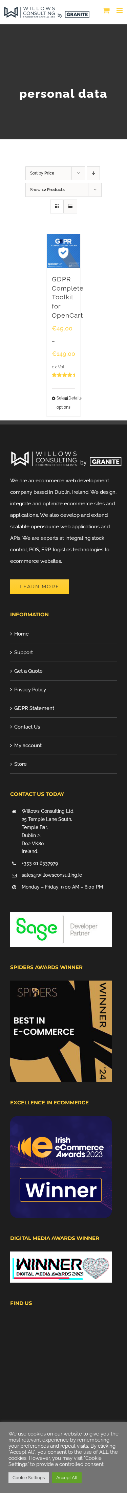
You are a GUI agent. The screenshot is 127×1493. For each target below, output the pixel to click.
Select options (60, 403)
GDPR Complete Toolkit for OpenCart (68, 297)
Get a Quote (28, 671)
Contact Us (27, 727)
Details (71, 398)
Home (21, 634)
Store (20, 764)
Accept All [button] (67, 1477)
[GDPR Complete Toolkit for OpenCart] (64, 251)
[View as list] (70, 206)
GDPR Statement (34, 708)
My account (28, 745)
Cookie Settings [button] (29, 1477)
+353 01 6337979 (40, 863)
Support (23, 652)
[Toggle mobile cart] (106, 10)
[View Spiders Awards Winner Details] (61, 986)
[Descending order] (93, 173)
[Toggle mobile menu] (120, 10)
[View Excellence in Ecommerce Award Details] (61, 1122)
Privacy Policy (30, 690)
